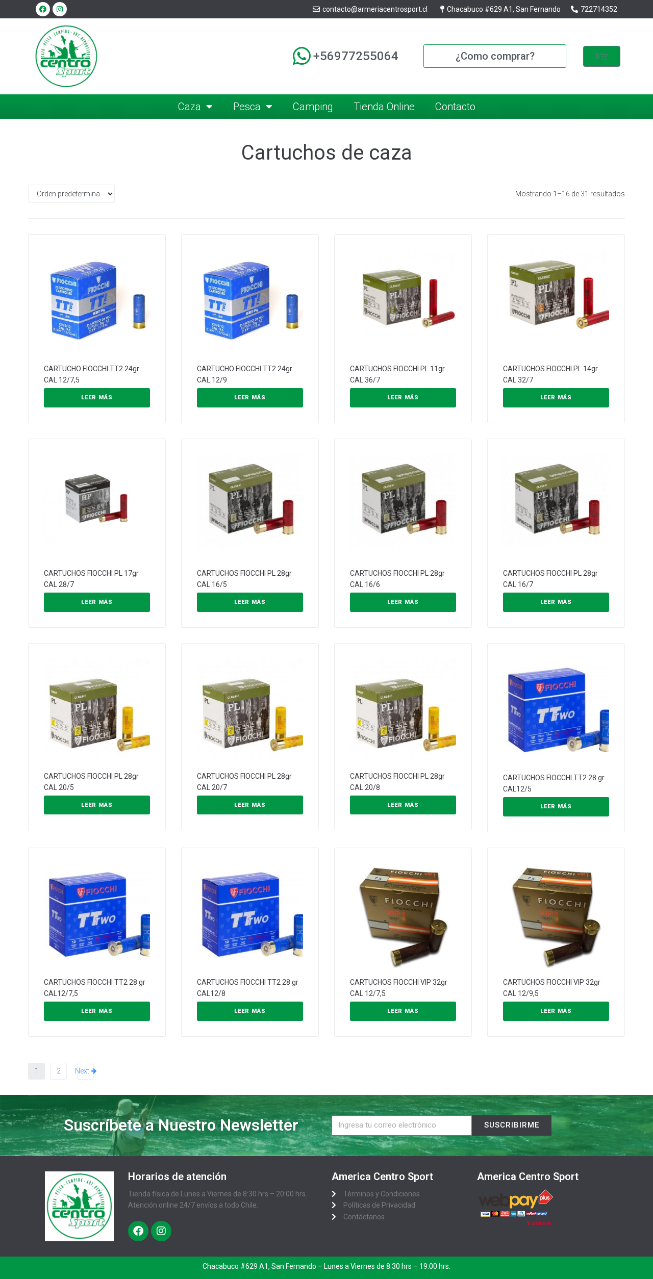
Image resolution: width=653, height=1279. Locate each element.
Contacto (455, 106)
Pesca (247, 106)
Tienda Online (384, 106)
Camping (313, 106)
